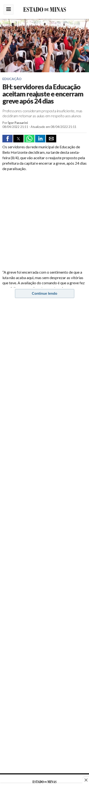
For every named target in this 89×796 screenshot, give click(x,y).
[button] (7, 138)
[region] (45, 790)
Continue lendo (44, 293)
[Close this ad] (85, 780)
